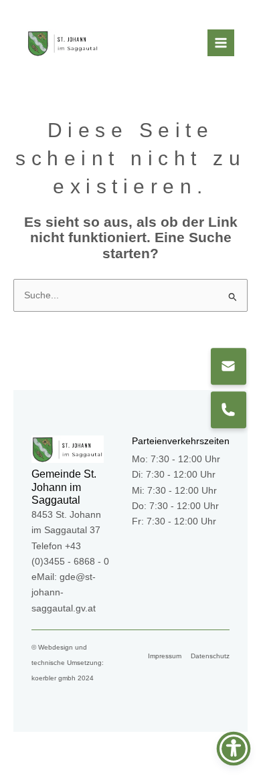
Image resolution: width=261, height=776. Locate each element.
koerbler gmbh (53, 678)
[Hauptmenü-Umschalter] (221, 43)
